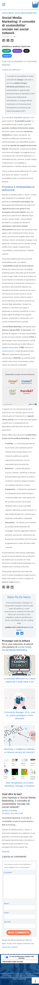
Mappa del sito (28, 977)
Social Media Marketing (26, 13)
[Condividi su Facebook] (4, 42)
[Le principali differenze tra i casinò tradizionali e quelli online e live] (19, 665)
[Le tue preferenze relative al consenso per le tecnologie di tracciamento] (35, 981)
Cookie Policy (22, 978)
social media (8, 13)
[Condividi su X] (8, 42)
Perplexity (17, 51)
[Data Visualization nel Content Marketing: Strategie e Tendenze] (19, 769)
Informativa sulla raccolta (13, 961)
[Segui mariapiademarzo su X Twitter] (17, 634)
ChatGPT (6, 51)
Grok (26, 51)
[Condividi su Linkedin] (12, 42)
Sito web (7, 922)
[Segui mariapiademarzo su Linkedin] (22, 634)
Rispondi (5, 852)
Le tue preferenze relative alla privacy (21, 957)
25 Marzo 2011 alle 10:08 (12, 813)
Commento (7, 872)
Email (6, 913)
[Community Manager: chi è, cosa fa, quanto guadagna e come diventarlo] (19, 698)
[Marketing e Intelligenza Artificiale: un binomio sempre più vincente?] (19, 735)
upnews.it (6, 811)
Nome (6, 903)
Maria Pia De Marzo (19, 597)
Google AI (6, 56)
